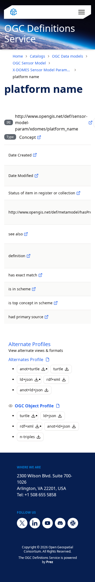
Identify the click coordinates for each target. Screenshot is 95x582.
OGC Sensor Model (29, 62)
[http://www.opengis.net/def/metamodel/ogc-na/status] (78, 193)
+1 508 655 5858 (40, 495)
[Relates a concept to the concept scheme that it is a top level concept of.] (56, 303)
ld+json (26, 379)
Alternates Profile (25, 359)
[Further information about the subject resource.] (26, 234)
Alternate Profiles (29, 344)
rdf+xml (53, 379)
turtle (58, 368)
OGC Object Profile (34, 406)
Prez (49, 562)
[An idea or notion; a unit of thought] (39, 137)
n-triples (27, 436)
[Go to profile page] (47, 359)
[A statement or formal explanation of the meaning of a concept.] (28, 256)
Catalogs (37, 56)
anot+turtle (30, 368)
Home (18, 56)
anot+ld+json (31, 389)
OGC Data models (67, 56)
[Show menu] (81, 12)
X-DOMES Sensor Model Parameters (42, 69)
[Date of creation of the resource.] (35, 155)
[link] (26, 76)
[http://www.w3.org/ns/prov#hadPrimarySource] (46, 317)
